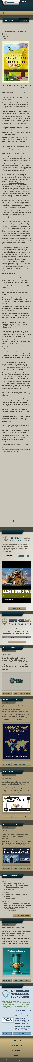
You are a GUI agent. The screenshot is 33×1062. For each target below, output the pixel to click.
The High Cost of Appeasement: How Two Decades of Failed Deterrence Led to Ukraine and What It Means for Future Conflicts (17, 906)
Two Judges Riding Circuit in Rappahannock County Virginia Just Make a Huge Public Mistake (16, 885)
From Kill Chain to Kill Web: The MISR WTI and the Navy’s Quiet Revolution (15, 836)
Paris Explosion (26, 347)
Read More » (6, 693)
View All (24, 20)
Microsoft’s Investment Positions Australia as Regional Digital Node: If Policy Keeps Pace (16, 933)
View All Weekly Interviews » (22, 868)
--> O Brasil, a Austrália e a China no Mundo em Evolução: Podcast (16, 633)
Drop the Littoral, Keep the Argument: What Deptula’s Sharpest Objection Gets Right (15, 660)
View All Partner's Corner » (22, 980)
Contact (16, 1055)
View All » (22, 1033)
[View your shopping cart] (27, 2)
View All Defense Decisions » (22, 693)
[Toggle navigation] (31, 1)
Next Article (26, 521)
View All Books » (17, 608)
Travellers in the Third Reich (16, 183)
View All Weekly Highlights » (22, 764)
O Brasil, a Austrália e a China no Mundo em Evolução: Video (15, 783)
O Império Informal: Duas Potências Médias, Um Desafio (15, 710)
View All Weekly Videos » (22, 817)
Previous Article (8, 521)
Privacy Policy (16, 1050)
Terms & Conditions (16, 1045)
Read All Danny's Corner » (22, 915)
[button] (4, 582)
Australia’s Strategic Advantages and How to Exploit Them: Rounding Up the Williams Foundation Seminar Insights (16, 1003)
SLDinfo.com (16, 1040)
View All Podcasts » (17, 642)
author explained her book (18, 153)
